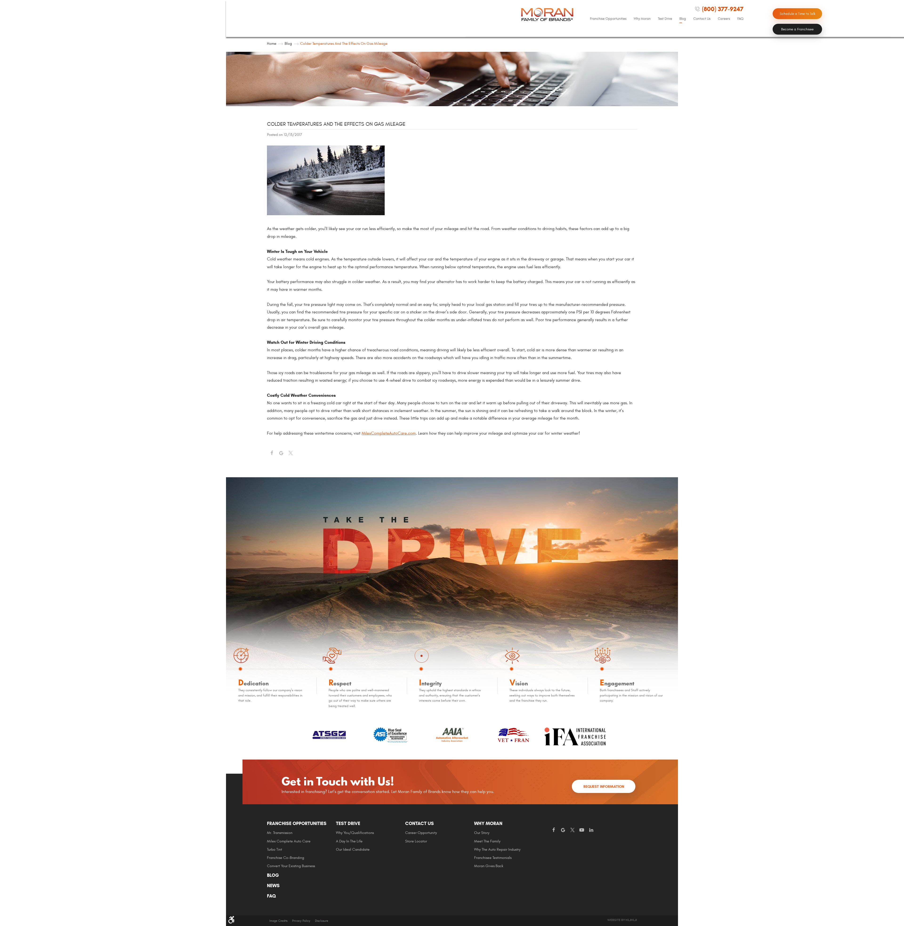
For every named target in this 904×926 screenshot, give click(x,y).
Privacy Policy (301, 920)
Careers (724, 19)
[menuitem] (608, 18)
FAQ (740, 19)
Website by (622, 920)
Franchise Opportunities (608, 19)
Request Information (603, 786)
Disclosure (321, 920)
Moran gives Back (488, 866)
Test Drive (665, 19)
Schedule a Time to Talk (797, 14)
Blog (682, 19)
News (273, 886)
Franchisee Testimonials (493, 858)
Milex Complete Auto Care (289, 841)
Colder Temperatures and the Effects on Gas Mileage (343, 43)
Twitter (290, 453)
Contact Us (701, 19)
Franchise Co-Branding (285, 858)
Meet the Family (487, 841)
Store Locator (416, 841)
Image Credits (278, 920)
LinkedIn (591, 830)
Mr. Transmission (279, 833)
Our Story (481, 833)
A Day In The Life (349, 841)
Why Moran (642, 19)
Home (271, 43)
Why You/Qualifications (355, 833)
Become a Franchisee (797, 29)
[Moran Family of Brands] (547, 14)
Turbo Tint (274, 849)
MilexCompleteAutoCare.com (389, 433)
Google (563, 830)
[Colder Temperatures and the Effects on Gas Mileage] (326, 213)
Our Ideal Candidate (353, 849)
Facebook (271, 453)
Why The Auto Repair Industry (497, 849)
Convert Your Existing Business (291, 866)
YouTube (581, 830)
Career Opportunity (421, 833)
